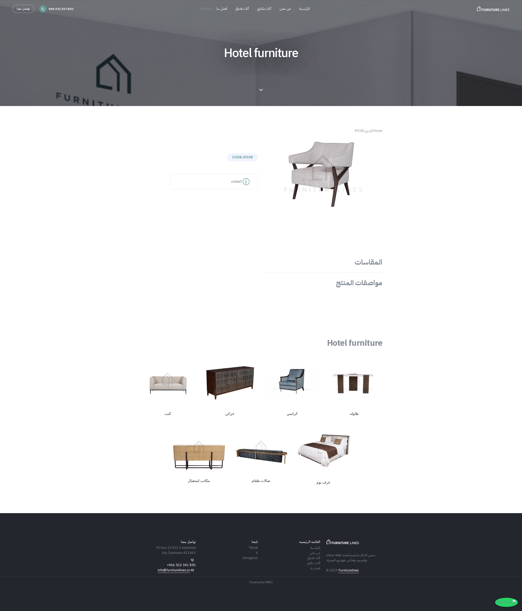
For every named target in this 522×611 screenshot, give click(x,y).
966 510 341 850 (61, 9)
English (206, 9)
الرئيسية (304, 8)
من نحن (285, 8)
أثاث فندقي (242, 8)
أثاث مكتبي (264, 8)
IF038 (359, 130)
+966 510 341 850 (181, 565)
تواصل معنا (23, 9)
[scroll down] (261, 90)
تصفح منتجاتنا (2, 342)
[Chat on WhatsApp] (506, 602)
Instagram (250, 558)
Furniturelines (348, 570)
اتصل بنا (222, 8)
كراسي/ (368, 130)
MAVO (269, 582)
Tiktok (253, 547)
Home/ (377, 130)
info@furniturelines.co (174, 570)
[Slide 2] (319, 206)
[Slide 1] (327, 206)
